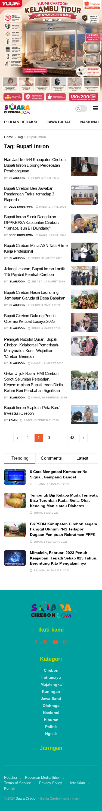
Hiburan (51, 719)
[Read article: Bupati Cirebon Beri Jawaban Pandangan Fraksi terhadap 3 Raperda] (84, 195)
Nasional (90, 122)
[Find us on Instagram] (65, 642)
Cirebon (51, 670)
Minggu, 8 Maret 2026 (46, 363)
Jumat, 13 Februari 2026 (41, 420)
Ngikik (51, 734)
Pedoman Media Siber (42, 777)
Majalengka (51, 684)
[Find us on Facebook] (36, 642)
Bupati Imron (36, 137)
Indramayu (51, 677)
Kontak (9, 788)
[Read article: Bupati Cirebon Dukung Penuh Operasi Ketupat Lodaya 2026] (84, 322)
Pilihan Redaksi (20, 122)
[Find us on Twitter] (45, 642)
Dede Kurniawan (21, 206)
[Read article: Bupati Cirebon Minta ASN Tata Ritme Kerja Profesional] (84, 252)
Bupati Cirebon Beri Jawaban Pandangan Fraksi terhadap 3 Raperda (29, 194)
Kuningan (51, 691)
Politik (51, 727)
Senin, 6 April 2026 (44, 177)
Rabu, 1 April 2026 (52, 206)
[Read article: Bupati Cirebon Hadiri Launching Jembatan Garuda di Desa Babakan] (84, 299)
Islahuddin (17, 177)
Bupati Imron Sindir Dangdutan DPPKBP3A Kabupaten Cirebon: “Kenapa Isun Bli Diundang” (31, 222)
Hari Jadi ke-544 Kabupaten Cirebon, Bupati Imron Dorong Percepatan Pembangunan (35, 165)
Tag (20, 137)
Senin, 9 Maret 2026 (45, 305)
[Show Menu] (95, 108)
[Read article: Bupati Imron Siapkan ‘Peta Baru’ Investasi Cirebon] (84, 414)
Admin (13, 420)
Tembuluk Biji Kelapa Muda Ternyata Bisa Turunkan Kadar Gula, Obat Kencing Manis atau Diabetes (64, 500)
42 (72, 438)
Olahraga (51, 705)
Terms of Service (17, 783)
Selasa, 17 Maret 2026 (47, 281)
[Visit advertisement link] (51, 51)
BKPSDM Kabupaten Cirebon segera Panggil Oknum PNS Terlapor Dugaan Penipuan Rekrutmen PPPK (63, 529)
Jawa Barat (59, 122)
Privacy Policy (50, 783)
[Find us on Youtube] (55, 642)
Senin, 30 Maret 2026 (46, 258)
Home (8, 137)
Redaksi (10, 777)
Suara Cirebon (27, 798)
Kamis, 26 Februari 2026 (48, 397)
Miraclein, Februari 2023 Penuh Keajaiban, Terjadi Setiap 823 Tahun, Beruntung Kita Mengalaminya (63, 558)
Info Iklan (77, 783)
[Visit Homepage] (17, 108)
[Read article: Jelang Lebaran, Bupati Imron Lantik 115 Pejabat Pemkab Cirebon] (84, 275)
